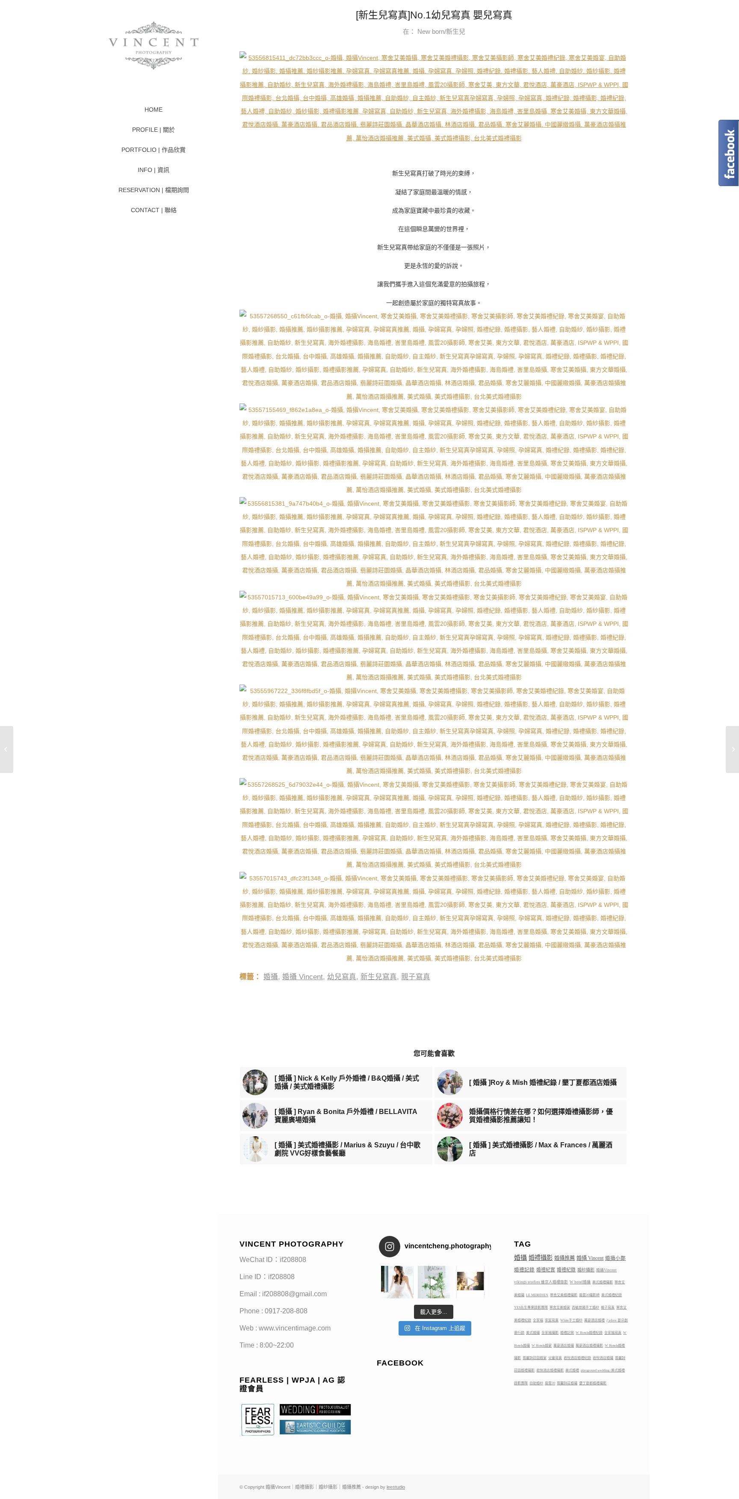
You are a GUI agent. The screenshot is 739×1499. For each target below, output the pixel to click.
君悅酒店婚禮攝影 (550, 1370)
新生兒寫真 (379, 977)
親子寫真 (415, 977)
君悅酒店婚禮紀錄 (577, 1358)
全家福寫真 (612, 1333)
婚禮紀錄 (566, 1269)
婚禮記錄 (524, 1269)
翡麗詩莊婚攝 (567, 1383)
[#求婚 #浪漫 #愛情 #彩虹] (470, 1282)
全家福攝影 (550, 1333)
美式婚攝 (533, 1333)
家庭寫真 (552, 1320)
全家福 (538, 1320)
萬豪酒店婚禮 (594, 1320)
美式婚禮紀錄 (611, 1295)
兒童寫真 (555, 1358)
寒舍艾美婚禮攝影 (563, 1295)
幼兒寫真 (341, 977)
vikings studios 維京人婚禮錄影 (541, 1282)
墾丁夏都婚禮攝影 (592, 1383)
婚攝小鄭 (615, 1258)
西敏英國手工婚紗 (585, 1307)
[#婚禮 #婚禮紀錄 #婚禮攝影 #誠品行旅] (434, 1282)
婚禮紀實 (545, 1269)
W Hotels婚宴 (542, 1346)
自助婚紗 (536, 1383)
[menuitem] (153, 110)
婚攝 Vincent (302, 977)
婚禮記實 (567, 1333)
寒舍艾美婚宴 (560, 1307)
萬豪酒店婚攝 (563, 1346)
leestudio (396, 1487)
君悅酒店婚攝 (603, 1358)
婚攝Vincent (606, 1270)
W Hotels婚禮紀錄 (589, 1333)
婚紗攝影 (585, 1270)
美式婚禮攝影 (602, 1282)
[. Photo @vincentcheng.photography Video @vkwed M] (397, 1282)
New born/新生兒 (441, 31)
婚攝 (270, 977)
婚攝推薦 (564, 1258)
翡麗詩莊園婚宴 (535, 1358)
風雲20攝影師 (589, 1295)
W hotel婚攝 (580, 1282)
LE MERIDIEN (537, 1295)
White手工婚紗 (571, 1320)
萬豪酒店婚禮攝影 (589, 1346)
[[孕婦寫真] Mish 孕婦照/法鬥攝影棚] (6, 749)
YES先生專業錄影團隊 (531, 1307)
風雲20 (550, 1383)
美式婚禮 (572, 1370)
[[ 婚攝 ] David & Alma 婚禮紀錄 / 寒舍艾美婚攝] (732, 749)
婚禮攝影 (541, 1257)
